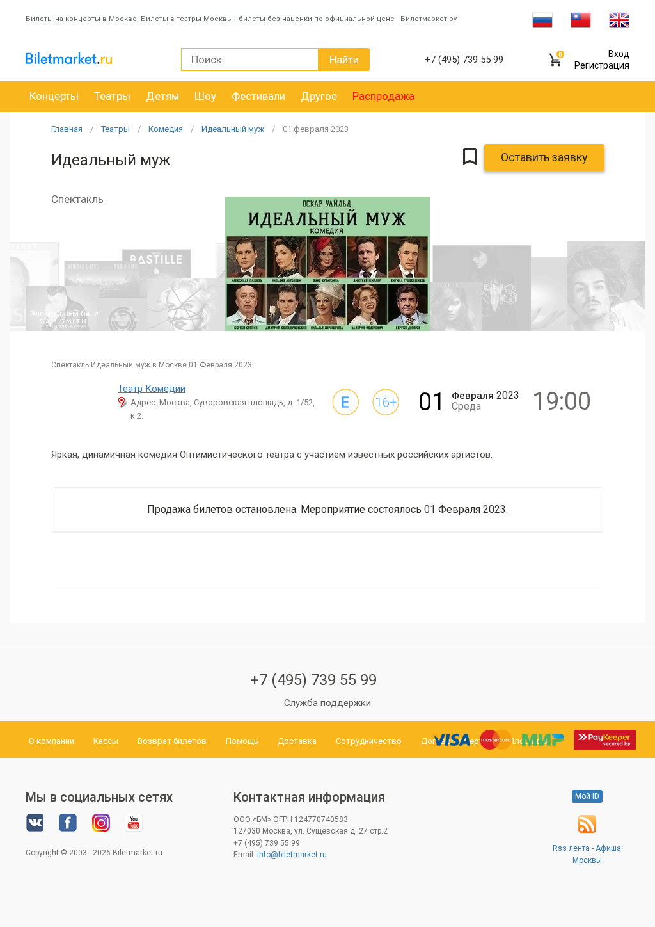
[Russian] (542, 19)
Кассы (105, 741)
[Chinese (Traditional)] (581, 19)
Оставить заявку (544, 157)
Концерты (54, 96)
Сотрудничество (369, 741)
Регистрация (601, 65)
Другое (319, 96)
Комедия (165, 129)
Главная (67, 129)
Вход (618, 54)
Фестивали (258, 96)
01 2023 (316, 129)
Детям (162, 96)
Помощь (242, 741)
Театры (112, 96)
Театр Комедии (151, 388)
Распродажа (383, 96)
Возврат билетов (172, 741)
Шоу (205, 96)
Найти (344, 59)
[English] (619, 19)
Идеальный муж (232, 129)
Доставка (297, 741)
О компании (51, 741)
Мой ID (587, 796)
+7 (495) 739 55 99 (313, 680)
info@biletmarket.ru (292, 854)
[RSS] (587, 830)
